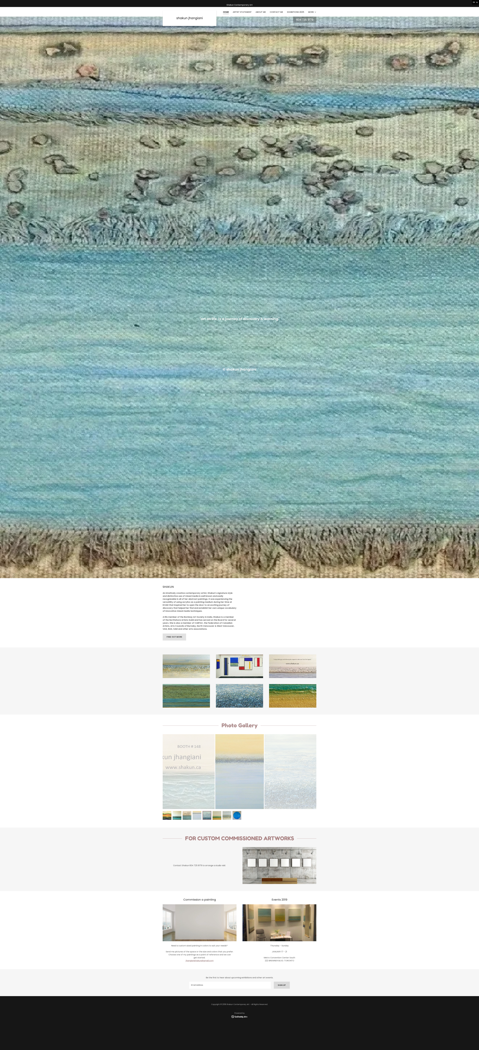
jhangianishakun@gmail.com (200, 960)
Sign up (282, 985)
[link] (189, 11)
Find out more (174, 637)
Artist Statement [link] (242, 12)
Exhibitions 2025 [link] (295, 12)
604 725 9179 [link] (304, 20)
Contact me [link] (276, 12)
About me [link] (261, 12)
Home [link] (226, 12)
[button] (312, 12)
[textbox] (230, 985)
